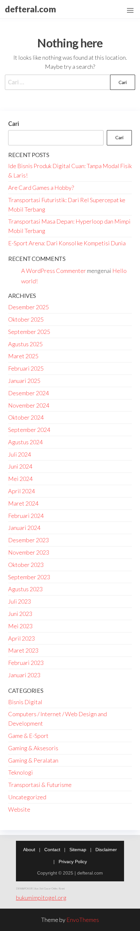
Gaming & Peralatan (33, 760)
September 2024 (29, 429)
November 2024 (28, 405)
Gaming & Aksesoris (33, 748)
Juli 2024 (19, 454)
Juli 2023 (19, 601)
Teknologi (20, 772)
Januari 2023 (24, 675)
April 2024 (21, 491)
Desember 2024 (28, 393)
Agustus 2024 (25, 442)
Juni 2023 (20, 613)
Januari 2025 (24, 380)
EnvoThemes (82, 919)
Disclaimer (106, 849)
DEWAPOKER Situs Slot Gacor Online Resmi (40, 888)
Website (19, 809)
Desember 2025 (28, 307)
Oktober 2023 (26, 564)
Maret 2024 (23, 503)
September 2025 (29, 331)
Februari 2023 (26, 662)
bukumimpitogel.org (41, 897)
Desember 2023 (28, 540)
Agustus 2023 (25, 589)
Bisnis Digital (25, 701)
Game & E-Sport (28, 735)
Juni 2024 (20, 466)
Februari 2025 (26, 368)
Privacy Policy (73, 861)
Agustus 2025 (25, 344)
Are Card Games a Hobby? (41, 187)
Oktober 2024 (26, 417)
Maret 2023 (23, 650)
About (29, 849)
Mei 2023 (20, 626)
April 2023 (21, 638)
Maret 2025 (23, 356)
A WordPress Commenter (53, 270)
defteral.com (30, 9)
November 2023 (28, 552)
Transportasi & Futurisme (40, 784)
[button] (130, 10)
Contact (52, 849)
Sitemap (77, 849)
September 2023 (29, 577)
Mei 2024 (20, 478)
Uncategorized (27, 797)
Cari (13, 123)
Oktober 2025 (26, 319)
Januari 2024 (24, 527)
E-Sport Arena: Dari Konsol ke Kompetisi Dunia (67, 243)
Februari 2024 (26, 515)
